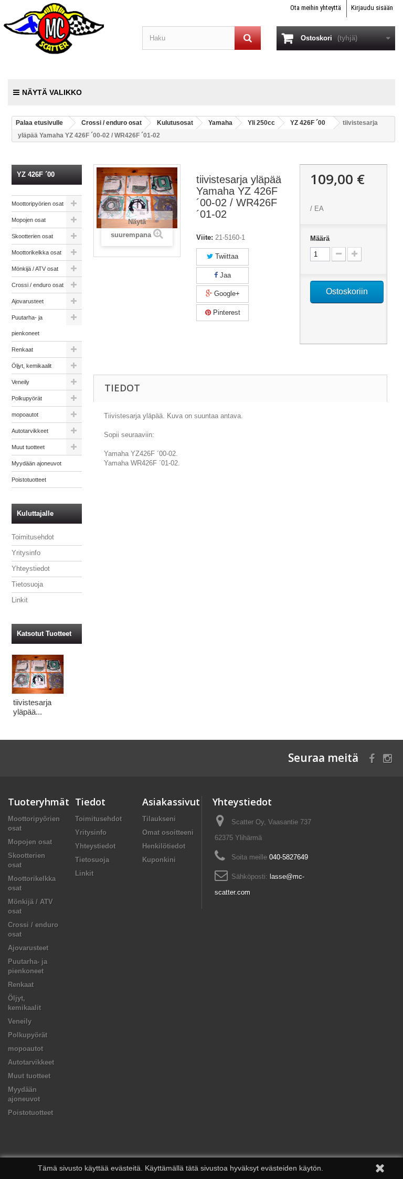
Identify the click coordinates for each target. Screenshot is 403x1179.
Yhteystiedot (31, 568)
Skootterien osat (32, 236)
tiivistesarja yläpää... (32, 707)
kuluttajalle (35, 513)
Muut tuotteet (28, 447)
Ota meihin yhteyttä (315, 8)
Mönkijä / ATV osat (35, 268)
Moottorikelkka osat (36, 252)
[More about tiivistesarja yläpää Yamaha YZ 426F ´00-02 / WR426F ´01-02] (38, 674)
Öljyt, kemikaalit (31, 366)
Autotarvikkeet (30, 431)
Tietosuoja (27, 584)
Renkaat (22, 349)
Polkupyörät (27, 398)
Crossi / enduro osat (37, 285)
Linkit (20, 600)
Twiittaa (225, 256)
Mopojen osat (29, 220)
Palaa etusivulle (39, 122)
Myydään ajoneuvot (36, 463)
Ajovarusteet (28, 301)
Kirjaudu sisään (372, 8)
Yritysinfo (26, 553)
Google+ (226, 294)
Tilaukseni (159, 819)
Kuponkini (159, 860)
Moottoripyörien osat (37, 203)
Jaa (224, 275)
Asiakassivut (171, 801)
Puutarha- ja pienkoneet (27, 325)
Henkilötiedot (163, 846)
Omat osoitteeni (168, 832)
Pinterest (225, 312)
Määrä (320, 238)
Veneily (20, 382)
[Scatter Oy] (67, 28)
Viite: (204, 237)
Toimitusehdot (33, 537)
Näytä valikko (52, 92)
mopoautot (25, 414)
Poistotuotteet (29, 479)
